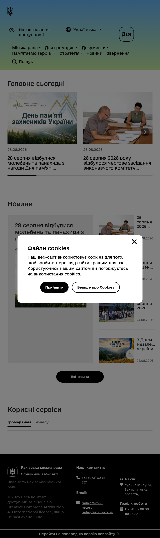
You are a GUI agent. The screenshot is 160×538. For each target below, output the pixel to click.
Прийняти (54, 287)
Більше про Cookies (95, 287)
